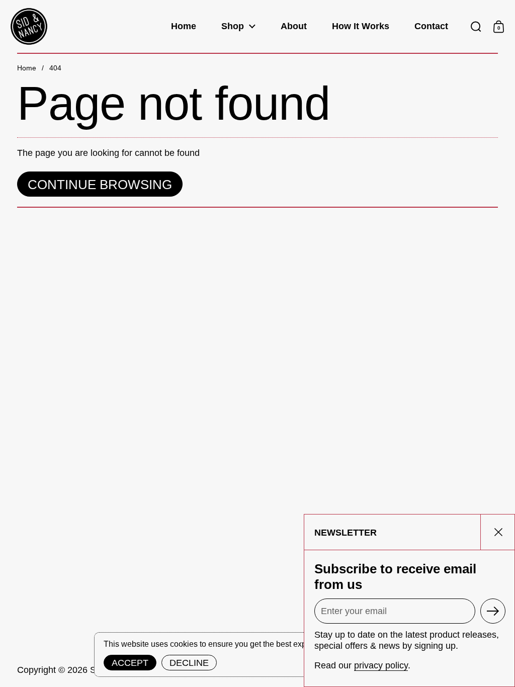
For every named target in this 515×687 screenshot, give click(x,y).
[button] (476, 27)
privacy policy (381, 665)
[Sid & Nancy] (29, 26)
